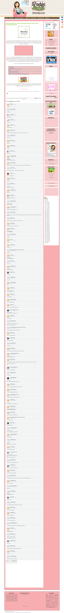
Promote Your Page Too (25, 606)
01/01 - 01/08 (47, 241)
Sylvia (11, 228)
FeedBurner (24, 99)
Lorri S (11, 496)
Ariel (11, 304)
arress (11, 422)
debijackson (12, 406)
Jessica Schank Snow (14, 309)
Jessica (12, 446)
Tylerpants (12, 545)
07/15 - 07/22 (47, 219)
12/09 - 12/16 (47, 202)
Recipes (51, 602)
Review (53, 602)
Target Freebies (53, 603)
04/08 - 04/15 (47, 229)
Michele (12, 315)
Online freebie (48, 602)
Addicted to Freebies (25, 594)
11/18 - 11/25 (47, 205)
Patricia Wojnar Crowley (14, 394)
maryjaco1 (12, 540)
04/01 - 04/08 (47, 230)
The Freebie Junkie (11, 611)
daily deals (48, 606)
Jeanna (11, 119)
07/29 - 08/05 (47, 217)
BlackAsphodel (13, 377)
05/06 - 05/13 (47, 226)
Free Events (50, 598)
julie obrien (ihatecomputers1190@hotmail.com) (17, 327)
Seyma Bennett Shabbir (14, 353)
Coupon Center (41, 18)
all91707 (12, 244)
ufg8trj (11, 332)
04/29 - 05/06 (47, 227)
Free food (52, 599)
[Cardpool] (51, 168)
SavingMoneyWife (13, 434)
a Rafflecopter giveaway (23, 89)
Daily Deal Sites (51, 43)
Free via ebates (56, 599)
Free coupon (48, 599)
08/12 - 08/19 (47, 215)
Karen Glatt (12, 162)
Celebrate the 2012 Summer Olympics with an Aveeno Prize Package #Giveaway (22, 24)
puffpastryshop (13, 299)
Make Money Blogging (51, 41)
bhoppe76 (12, 512)
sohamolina (12, 145)
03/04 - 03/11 (47, 233)
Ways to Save (33, 18)
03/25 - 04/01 (47, 231)
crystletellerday (13, 206)
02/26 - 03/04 (47, 234)
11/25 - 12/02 (47, 204)
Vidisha (12, 150)
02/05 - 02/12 (47, 237)
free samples (53, 606)
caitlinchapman (13, 282)
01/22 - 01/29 (47, 238)
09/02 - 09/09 (47, 214)
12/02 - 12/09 (47, 203)
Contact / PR (27, 18)
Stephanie (12, 337)
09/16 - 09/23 (47, 212)
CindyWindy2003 (13, 522)
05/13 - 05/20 (47, 225)
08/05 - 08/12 (47, 216)
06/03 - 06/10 (47, 223)
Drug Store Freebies (52, 595)
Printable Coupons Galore (51, 42)
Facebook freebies (49, 595)
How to (53, 601)
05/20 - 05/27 (47, 224)
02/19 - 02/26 (47, 235)
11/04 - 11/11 (47, 206)
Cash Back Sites (51, 45)
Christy (12, 287)
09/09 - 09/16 (47, 213)
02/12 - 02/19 (47, 236)
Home (6, 18)
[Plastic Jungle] (51, 170)
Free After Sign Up (51, 597)
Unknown (11, 140)
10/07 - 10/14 (47, 210)
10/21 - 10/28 (47, 208)
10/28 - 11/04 (47, 207)
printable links (51, 607)
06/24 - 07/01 (47, 220)
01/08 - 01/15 (47, 240)
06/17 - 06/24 (47, 221)
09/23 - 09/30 (47, 211)
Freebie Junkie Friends (19, 18)
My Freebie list (56, 601)
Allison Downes (13, 389)
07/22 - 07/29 (47, 218)
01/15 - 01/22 (47, 239)
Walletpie (51, 53)
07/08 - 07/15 (47, 219)
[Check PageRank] (51, 163)
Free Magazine (55, 598)
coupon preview (55, 604)
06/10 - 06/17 (47, 222)
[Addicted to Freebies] (25, 605)
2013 (46, 200)
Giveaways (48, 600)
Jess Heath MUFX (13, 427)
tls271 (11, 124)
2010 (46, 242)
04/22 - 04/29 (47, 228)
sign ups (56, 607)
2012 (46, 201)
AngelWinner (12, 480)
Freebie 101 (47, 18)
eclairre (11, 114)
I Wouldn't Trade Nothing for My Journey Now (17, 417)
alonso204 (12, 507)
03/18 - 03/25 (47, 232)
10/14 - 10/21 (47, 209)
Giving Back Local (53, 600)
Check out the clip (8, 57)
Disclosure (11, 18)
